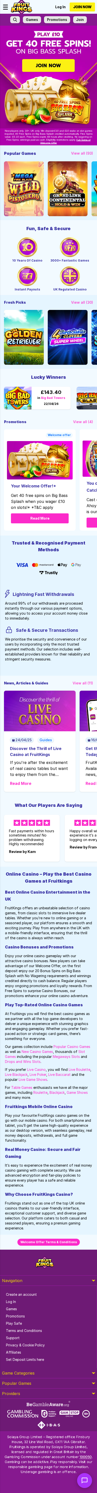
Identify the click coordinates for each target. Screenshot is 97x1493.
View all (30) (82, 302)
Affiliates (13, 1352)
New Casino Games (37, 1051)
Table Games (21, 1087)
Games (11, 1309)
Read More (39, 518)
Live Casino (36, 1069)
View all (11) (83, 683)
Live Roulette (79, 1069)
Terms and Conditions (24, 1330)
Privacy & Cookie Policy (25, 1345)
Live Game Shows (33, 1079)
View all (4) (83, 422)
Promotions (15, 1316)
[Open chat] (84, 1480)
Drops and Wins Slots (23, 1061)
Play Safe (14, 1323)
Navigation (12, 1280)
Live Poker (38, 1074)
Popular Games (16, 1383)
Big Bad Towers (51, 397)
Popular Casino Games (71, 1046)
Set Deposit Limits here (25, 1359)
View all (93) (82, 153)
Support (13, 1338)
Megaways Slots (66, 1056)
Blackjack (57, 1092)
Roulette (40, 1092)
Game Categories (18, 1373)
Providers (11, 1393)
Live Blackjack (16, 1074)
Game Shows (77, 1092)
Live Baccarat (59, 1074)
